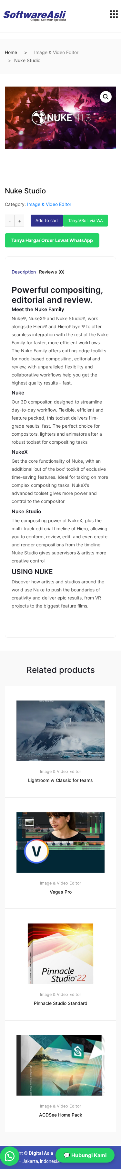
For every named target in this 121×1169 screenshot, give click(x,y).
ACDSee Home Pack (60, 1115)
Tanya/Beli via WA (85, 220)
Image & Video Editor (56, 52)
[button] (106, 97)
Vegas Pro (61, 892)
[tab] (24, 274)
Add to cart (46, 220)
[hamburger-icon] (113, 16)
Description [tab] (24, 272)
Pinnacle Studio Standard (60, 1003)
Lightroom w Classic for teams (60, 780)
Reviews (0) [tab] (52, 272)
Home (11, 52)
